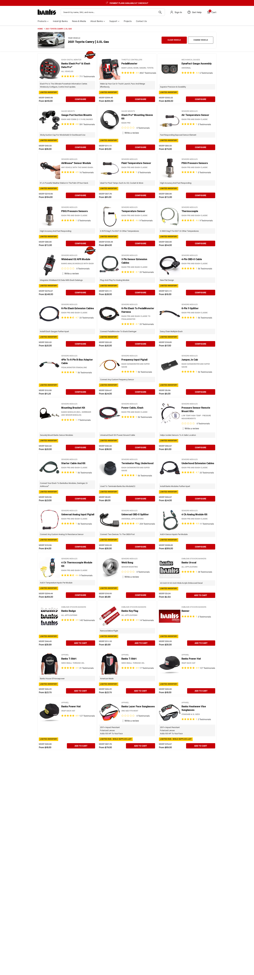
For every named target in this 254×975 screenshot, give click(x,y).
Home (40, 29)
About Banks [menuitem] (96, 21)
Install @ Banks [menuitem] (60, 21)
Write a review (132, 133)
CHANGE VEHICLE (200, 40)
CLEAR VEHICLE (174, 40)
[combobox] (113, 12)
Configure (80, 99)
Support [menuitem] (113, 21)
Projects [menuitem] (128, 21)
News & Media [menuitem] (79, 21)
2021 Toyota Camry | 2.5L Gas (59, 29)
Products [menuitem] (42, 21)
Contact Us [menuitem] (141, 21)
